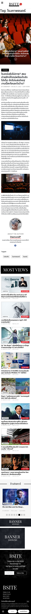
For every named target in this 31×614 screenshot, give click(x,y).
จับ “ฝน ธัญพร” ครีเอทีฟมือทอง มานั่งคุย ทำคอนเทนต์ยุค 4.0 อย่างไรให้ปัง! (15, 346)
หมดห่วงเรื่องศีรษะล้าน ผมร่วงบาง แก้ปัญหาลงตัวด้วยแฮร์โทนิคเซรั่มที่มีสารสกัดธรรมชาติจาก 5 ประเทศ (14, 297)
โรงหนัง (25, 256)
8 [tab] (24, 515)
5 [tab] (17, 515)
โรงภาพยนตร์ (16, 256)
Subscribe (20, 573)
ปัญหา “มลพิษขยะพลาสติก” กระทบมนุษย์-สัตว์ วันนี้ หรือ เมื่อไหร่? (15, 397)
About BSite (6, 596)
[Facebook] (15, 245)
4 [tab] (14, 515)
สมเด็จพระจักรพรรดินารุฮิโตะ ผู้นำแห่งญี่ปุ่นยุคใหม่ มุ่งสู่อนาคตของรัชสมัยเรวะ (14, 423)
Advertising (6, 598)
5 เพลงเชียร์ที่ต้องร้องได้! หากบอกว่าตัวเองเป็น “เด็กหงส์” (14, 448)
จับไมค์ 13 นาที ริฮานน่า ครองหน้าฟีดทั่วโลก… (15, 508)
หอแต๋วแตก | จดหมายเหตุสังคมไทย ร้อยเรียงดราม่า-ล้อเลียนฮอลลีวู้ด (14, 473)
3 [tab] (12, 515)
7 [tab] (22, 515)
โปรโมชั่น (6, 256)
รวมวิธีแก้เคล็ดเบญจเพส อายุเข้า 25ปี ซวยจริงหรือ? (14, 321)
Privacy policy (7, 594)
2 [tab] (9, 515)
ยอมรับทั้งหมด (23, 611)
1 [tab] (7, 515)
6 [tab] (19, 515)
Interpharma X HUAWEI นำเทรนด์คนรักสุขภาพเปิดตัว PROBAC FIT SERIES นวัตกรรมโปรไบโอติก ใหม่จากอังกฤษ (15, 373)
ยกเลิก (12, 611)
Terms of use (6, 592)
